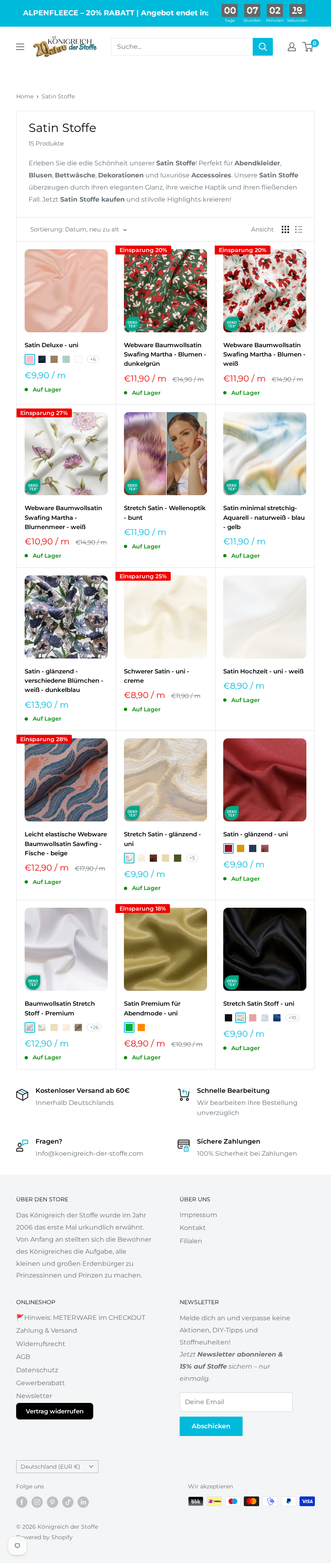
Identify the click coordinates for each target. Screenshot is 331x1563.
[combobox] (182, 47)
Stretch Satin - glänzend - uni (162, 838)
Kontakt (193, 1228)
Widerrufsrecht (40, 1344)
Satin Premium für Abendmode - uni (152, 1008)
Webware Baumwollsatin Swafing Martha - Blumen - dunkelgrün (165, 354)
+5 (192, 858)
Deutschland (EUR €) (50, 1466)
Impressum (198, 1215)
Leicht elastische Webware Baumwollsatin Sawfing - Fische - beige (66, 843)
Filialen (191, 1241)
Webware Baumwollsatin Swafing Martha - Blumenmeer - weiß (63, 517)
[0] (308, 47)
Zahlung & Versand (46, 1330)
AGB (23, 1357)
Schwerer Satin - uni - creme (156, 675)
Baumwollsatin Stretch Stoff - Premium (60, 1008)
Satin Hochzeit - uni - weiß (263, 671)
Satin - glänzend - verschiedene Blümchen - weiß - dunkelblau (64, 680)
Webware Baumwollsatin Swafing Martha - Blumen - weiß (264, 354)
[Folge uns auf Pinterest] (52, 1502)
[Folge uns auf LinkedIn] (83, 1502)
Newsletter (34, 1396)
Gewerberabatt (40, 1383)
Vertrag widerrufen (55, 1411)
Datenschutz (37, 1370)
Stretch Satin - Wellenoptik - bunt (165, 512)
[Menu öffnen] (20, 47)
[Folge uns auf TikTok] (67, 1502)
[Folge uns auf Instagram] (37, 1502)
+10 (292, 1018)
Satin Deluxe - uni (51, 345)
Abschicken (211, 1426)
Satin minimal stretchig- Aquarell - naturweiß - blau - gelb (264, 517)
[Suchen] (263, 47)
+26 (94, 1027)
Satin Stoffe (58, 96)
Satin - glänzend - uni (255, 834)
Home (25, 96)
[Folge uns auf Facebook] (21, 1502)
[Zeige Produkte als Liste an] (298, 229)
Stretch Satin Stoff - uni (258, 1003)
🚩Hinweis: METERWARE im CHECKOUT (80, 1317)
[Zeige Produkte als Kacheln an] (285, 229)
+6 (93, 359)
